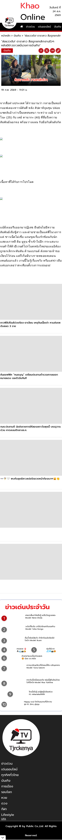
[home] (21, 27)
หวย (4, 797)
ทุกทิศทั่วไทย (10, 775)
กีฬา (4, 809)
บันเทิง (17, 36)
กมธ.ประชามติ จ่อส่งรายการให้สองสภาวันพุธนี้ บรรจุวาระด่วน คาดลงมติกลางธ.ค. (30, 428)
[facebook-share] (41, 50)
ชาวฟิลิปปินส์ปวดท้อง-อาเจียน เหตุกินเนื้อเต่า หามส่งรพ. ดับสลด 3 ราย (30, 324)
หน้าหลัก (5, 36)
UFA (3, 819)
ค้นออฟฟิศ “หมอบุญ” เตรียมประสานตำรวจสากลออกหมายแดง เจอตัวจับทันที (29, 376)
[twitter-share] (46, 50)
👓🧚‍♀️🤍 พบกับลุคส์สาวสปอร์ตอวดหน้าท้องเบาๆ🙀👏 (30, 479)
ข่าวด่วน (30, 27)
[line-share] (52, 50)
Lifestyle (7, 814)
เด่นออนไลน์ (44, 27)
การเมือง (7, 786)
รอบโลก (6, 792)
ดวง (4, 803)
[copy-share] (58, 50)
